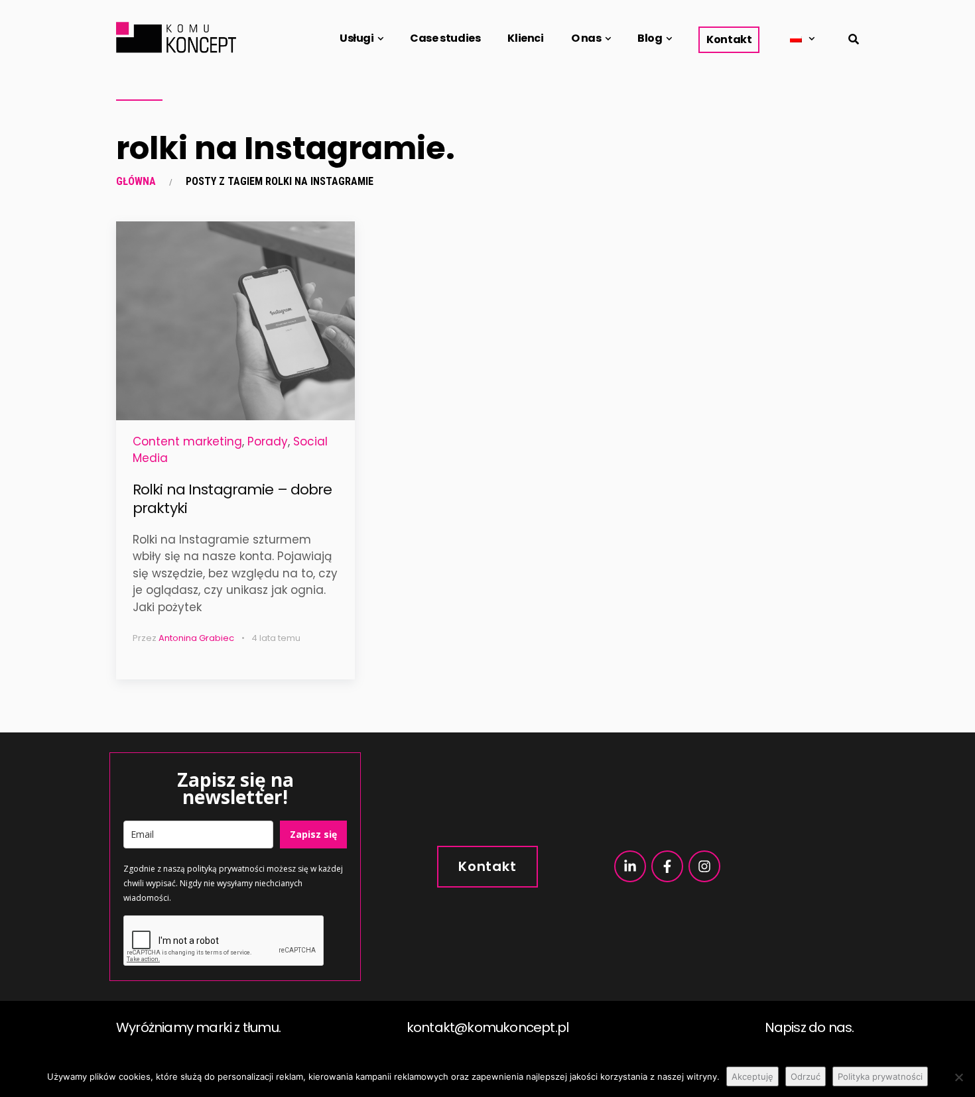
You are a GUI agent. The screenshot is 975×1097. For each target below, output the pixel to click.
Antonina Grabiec (196, 638)
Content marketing (187, 441)
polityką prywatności (226, 868)
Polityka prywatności (880, 1076)
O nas (586, 38)
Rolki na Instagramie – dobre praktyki (232, 499)
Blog (649, 38)
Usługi (357, 38)
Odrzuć (805, 1076)
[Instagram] (704, 866)
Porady (267, 441)
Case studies (445, 38)
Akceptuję (752, 1076)
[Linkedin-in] (630, 866)
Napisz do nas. (809, 1027)
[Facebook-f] (667, 866)
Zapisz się (313, 834)
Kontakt (728, 39)
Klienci (525, 38)
